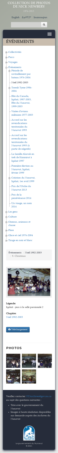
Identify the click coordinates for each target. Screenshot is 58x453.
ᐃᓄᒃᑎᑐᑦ (26, 17)
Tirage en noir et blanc (20, 240)
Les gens (12, 212)
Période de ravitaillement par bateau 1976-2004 (21, 74)
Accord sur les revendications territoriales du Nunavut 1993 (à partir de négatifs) (21, 142)
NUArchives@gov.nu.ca (38, 396)
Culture (12, 217)
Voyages (12, 62)
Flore (11, 230)
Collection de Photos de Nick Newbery (29, 7)
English (15, 17)
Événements (14, 67)
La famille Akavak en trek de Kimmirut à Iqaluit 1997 (22, 157)
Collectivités (14, 52)
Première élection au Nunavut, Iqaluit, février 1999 (22, 169)
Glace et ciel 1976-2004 (20, 235)
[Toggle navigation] (49, 34)
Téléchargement (19, 330)
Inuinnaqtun (40, 17)
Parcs (11, 57)
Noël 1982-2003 (19, 82)
